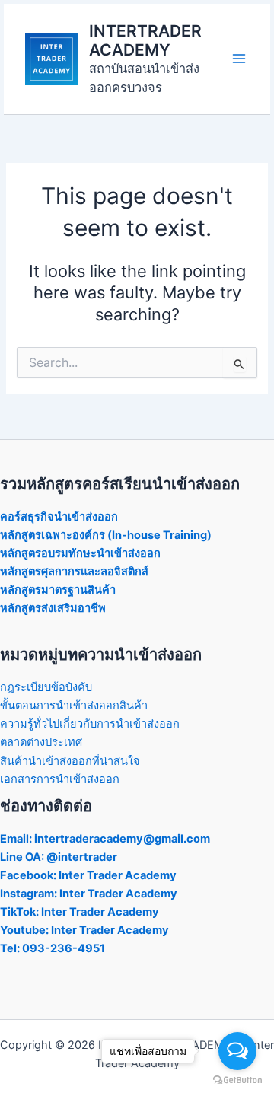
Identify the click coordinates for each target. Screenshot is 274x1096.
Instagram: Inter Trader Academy (88, 893)
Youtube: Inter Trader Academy (84, 930)
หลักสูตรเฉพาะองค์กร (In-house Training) (106, 535)
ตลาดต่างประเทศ (41, 742)
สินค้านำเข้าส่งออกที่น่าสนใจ (70, 761)
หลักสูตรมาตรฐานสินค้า (58, 590)
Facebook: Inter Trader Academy (88, 875)
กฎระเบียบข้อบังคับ (46, 687)
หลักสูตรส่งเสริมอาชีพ (53, 608)
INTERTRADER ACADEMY (145, 40)
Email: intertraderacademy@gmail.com (105, 839)
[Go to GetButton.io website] (237, 1080)
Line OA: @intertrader (58, 857)
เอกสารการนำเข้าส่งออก (59, 779)
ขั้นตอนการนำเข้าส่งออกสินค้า (74, 705)
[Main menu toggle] (239, 59)
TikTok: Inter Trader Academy (79, 912)
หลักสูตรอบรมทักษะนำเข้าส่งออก (80, 553)
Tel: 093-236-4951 (52, 948)
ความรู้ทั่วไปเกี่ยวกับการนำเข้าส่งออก (90, 724)
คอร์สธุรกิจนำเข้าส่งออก (59, 517)
